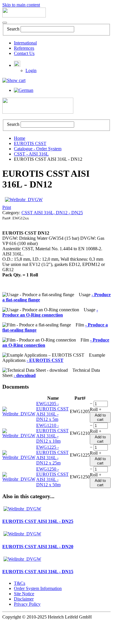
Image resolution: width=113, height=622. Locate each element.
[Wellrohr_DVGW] (24, 199)
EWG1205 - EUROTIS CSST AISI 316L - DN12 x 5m (52, 411)
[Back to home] (24, 15)
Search (13, 28)
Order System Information (38, 588)
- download (25, 375)
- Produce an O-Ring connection (50, 312)
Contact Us (24, 53)
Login (31, 70)
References (24, 48)
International (25, 42)
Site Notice (24, 593)
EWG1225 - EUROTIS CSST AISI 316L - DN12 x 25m (52, 455)
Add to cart (100, 417)
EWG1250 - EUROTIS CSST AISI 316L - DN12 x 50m (52, 476)
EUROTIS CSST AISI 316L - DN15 (37, 571)
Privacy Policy (27, 604)
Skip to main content (21, 4)
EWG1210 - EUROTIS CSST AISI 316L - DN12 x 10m (52, 433)
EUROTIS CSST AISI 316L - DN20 (37, 546)
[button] (17, 65)
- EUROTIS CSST (45, 360)
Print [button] (6, 207)
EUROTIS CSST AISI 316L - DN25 (37, 521)
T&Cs (19, 583)
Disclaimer (24, 598)
